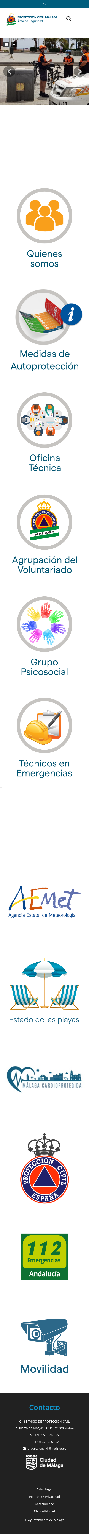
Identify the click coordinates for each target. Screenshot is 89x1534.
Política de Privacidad (44, 1497)
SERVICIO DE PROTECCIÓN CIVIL (46, 1421)
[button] (44, 4)
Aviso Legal (44, 1489)
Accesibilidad (44, 1504)
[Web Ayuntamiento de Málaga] (44, 1462)
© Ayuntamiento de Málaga (44, 1520)
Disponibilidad (44, 1511)
